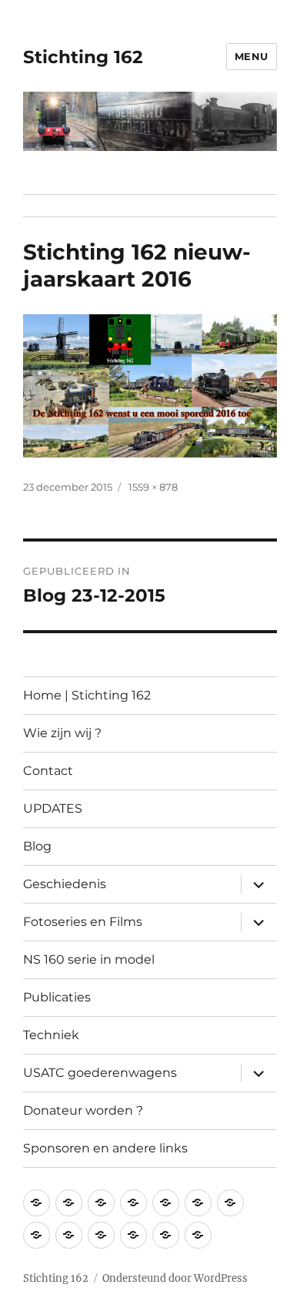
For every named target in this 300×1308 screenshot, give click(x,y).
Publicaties (57, 997)
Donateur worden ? (83, 1110)
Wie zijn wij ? (62, 733)
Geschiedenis (64, 884)
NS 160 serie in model (89, 959)
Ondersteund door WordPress (175, 1278)
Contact (48, 770)
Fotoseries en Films (82, 921)
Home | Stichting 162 (87, 695)
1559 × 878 (153, 487)
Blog (37, 846)
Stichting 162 (83, 57)
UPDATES (52, 808)
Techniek (51, 1035)
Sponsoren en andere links (105, 1148)
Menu (251, 56)
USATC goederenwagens (100, 1072)
